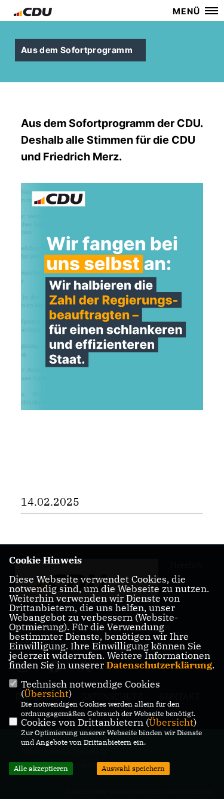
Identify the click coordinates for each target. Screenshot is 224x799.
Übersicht (46, 693)
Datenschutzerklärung (159, 665)
